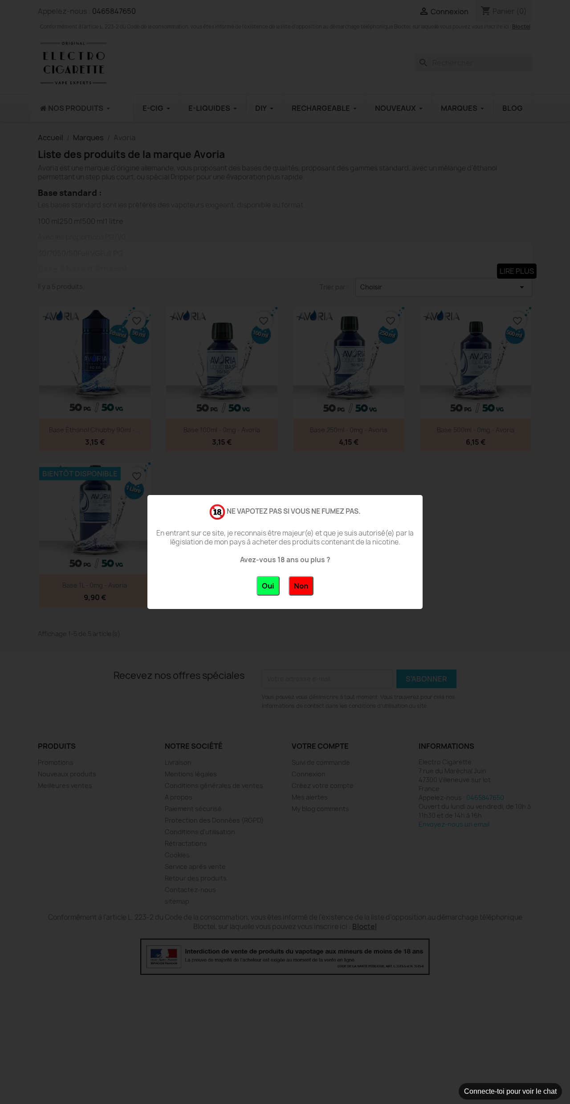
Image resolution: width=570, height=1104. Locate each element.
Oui (268, 586)
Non (301, 586)
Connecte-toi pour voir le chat (510, 1091)
